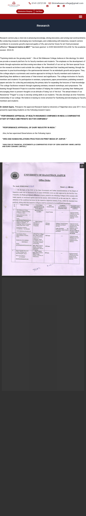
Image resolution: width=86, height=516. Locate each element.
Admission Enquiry (25, 11)
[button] (80, 16)
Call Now (39, 11)
